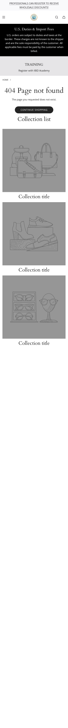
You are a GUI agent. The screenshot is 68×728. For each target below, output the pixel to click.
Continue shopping (34, 109)
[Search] (56, 17)
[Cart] (64, 17)
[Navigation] (3, 17)
